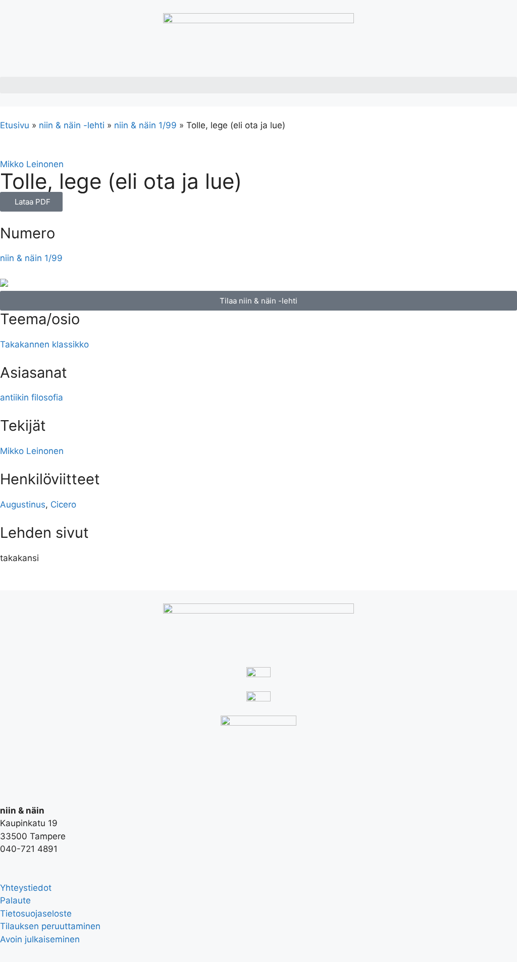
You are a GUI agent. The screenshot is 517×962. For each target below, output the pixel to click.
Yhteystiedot (25, 888)
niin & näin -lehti (72, 125)
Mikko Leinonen (32, 164)
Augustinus (22, 504)
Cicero (63, 504)
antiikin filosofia (31, 397)
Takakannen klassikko (44, 344)
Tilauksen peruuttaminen (50, 926)
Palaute (15, 900)
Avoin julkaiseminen (40, 939)
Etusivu (14, 125)
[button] (258, 85)
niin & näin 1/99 (145, 125)
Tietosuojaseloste (36, 913)
